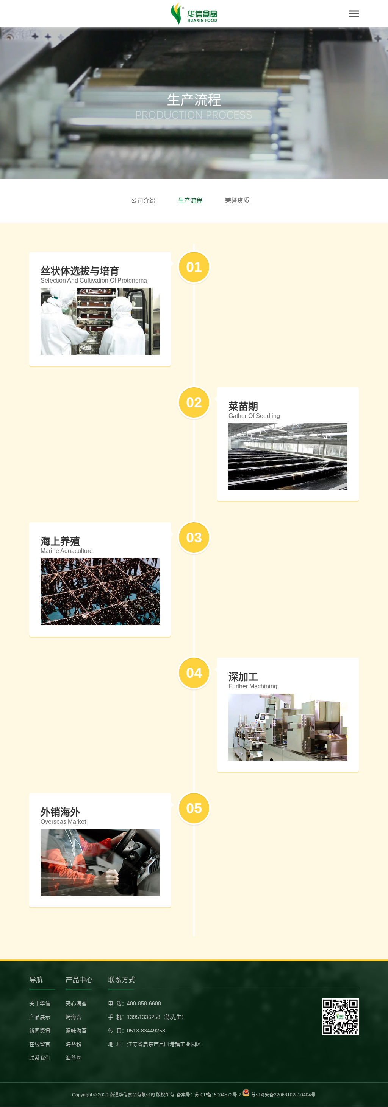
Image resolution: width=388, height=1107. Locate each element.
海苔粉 (73, 1044)
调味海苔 (76, 1031)
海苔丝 (73, 1058)
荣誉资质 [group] (237, 200)
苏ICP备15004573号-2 (218, 1095)
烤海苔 (73, 1017)
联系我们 (39, 1058)
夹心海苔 (76, 1003)
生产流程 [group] (190, 200)
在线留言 (39, 1044)
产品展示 (39, 1017)
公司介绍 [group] (143, 200)
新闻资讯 (39, 1031)
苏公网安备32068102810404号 (283, 1095)
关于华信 (39, 1003)
